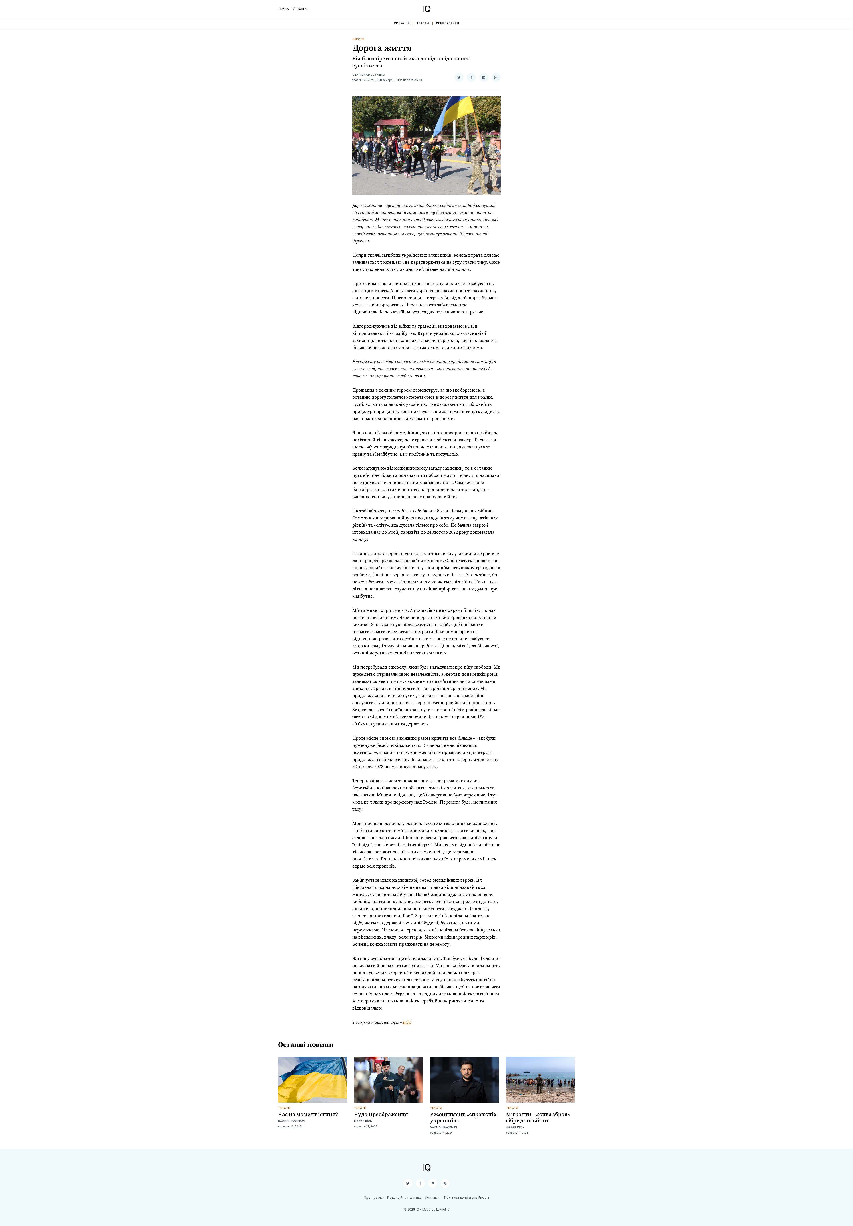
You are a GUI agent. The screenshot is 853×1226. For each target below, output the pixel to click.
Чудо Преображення (381, 1114)
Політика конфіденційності (466, 1197)
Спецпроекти (447, 23)
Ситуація (401, 23)
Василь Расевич (291, 1121)
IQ (426, 8)
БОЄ (407, 1022)
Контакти (433, 1197)
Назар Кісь (363, 1121)
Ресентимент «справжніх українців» (463, 1117)
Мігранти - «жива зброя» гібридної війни (538, 1117)
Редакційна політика (404, 1197)
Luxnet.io (442, 1209)
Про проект (374, 1197)
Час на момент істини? (308, 1114)
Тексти (423, 23)
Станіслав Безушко (368, 74)
